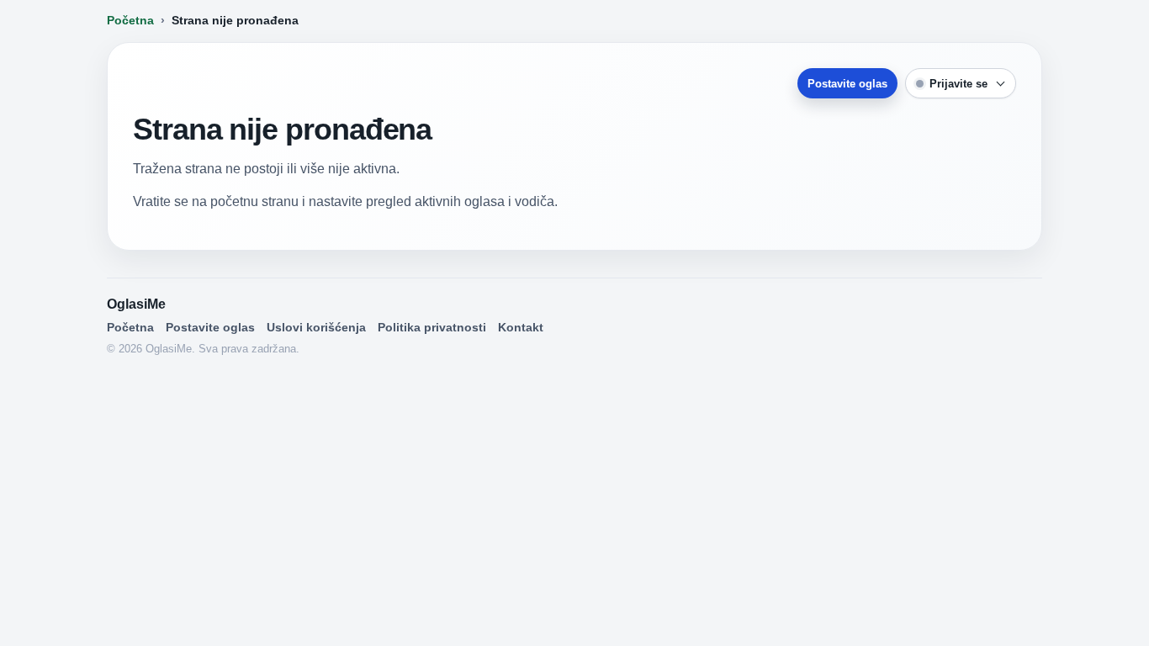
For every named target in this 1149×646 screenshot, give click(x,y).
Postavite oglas (847, 83)
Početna (130, 20)
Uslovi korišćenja (316, 327)
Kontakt (520, 327)
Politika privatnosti (432, 327)
